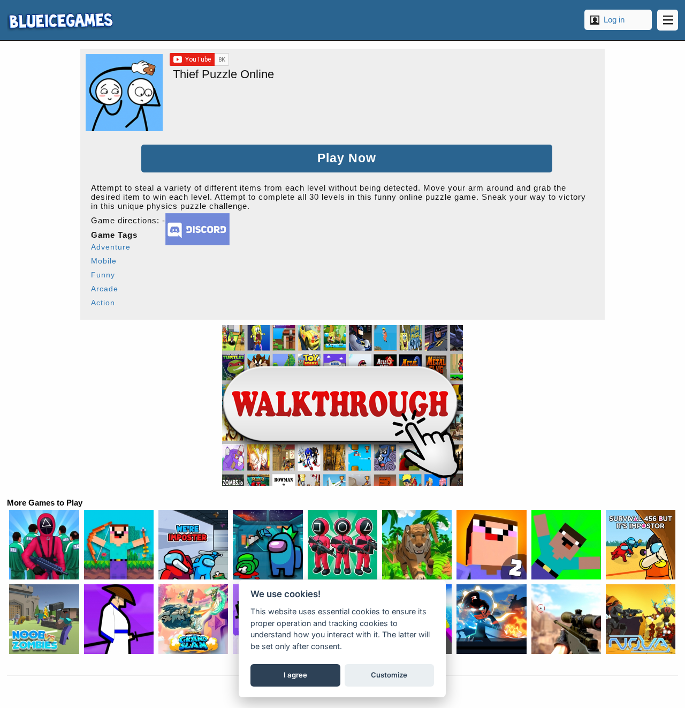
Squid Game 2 (342, 544)
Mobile (104, 261)
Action (103, 302)
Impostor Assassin (267, 544)
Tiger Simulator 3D (417, 544)
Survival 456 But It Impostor (640, 544)
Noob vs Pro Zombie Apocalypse (566, 544)
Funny (103, 274)
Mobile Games (60, 20)
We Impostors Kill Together (193, 544)
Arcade (104, 288)
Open (667, 20)
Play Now (346, 158)
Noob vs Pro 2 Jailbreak (491, 544)
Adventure (111, 247)
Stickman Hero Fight (491, 619)
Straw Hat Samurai (119, 619)
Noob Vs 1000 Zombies (119, 544)
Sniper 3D (566, 619)
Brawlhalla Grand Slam (193, 619)
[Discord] (197, 242)
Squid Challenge (44, 544)
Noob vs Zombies (44, 619)
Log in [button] (614, 19)
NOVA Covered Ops (640, 619)
